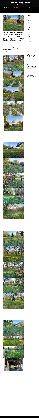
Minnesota (13, 9)
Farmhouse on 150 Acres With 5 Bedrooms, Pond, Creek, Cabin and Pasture (31, 63)
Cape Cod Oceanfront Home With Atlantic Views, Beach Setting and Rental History (31, 67)
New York (26, 9)
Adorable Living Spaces (19, 3)
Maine (5, 9)
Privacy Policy (30, 11)
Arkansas (5, 7)
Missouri (22, 9)
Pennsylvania (8, 11)
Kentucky (33, 7)
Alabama (9, 7)
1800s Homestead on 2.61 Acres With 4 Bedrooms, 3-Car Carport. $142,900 (31, 71)
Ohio (23, 7)
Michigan (8, 9)
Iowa (30, 7)
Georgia (13, 7)
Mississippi (18, 9)
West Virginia (18, 7)
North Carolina (32, 9)
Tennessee (12, 11)
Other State (25, 11)
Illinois (21, 11)
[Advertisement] (13, 136)
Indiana (26, 7)
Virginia (17, 11)
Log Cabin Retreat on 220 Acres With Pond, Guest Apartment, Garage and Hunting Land (31, 55)
